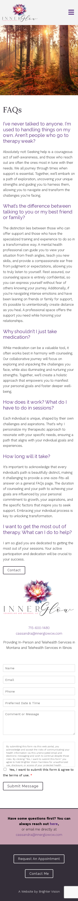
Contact (14, 570)
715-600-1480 (39, 628)
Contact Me (39, 874)
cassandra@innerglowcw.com (39, 633)
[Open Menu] (71, 12)
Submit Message (23, 786)
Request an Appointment (39, 859)
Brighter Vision (49, 891)
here (54, 824)
